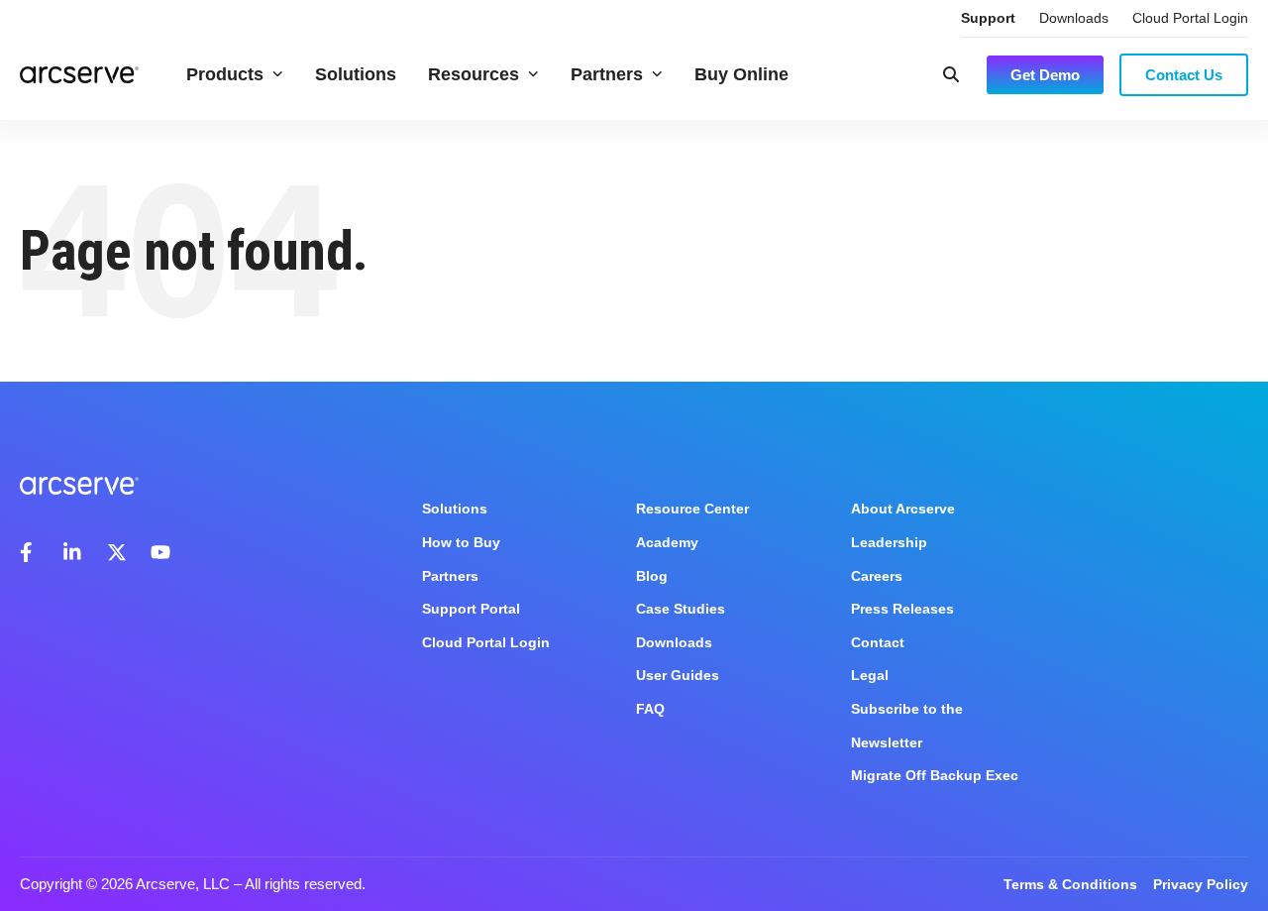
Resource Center (692, 508)
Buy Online (741, 74)
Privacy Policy (1200, 884)
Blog (652, 576)
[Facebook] (30, 552)
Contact (877, 642)
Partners (607, 74)
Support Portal (471, 609)
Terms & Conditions (1070, 884)
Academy (667, 542)
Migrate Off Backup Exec (934, 775)
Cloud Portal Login (1190, 18)
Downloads (1074, 18)
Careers (876, 576)
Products (225, 74)
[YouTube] (160, 552)
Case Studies (680, 609)
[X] (117, 552)
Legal (870, 675)
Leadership (889, 542)
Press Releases (902, 609)
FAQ (650, 709)
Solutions (355, 74)
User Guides (677, 675)
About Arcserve (903, 508)
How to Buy (461, 542)
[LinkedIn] (73, 552)
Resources (473, 74)
